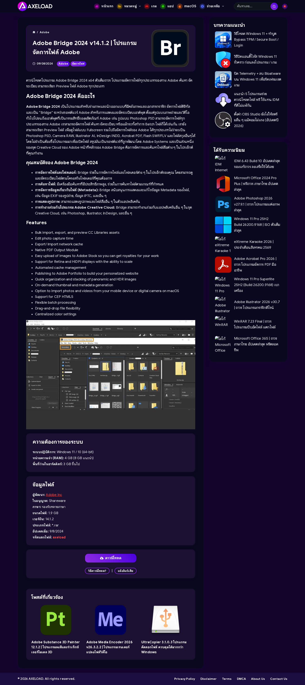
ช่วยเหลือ (213, 6)
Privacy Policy (184, 679)
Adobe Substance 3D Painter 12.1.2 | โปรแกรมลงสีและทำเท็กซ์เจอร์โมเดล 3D (55, 647)
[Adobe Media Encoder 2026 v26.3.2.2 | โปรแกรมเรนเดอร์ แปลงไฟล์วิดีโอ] (110, 620)
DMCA (241, 679)
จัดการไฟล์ (78, 63)
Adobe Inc (54, 495)
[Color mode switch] (284, 6)
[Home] (34, 32)
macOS (190, 6)
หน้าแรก (107, 6)
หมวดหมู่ (130, 6)
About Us (258, 679)
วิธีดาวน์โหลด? (97, 571)
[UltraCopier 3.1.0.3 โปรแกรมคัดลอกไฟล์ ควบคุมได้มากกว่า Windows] (165, 620)
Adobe (63, 63)
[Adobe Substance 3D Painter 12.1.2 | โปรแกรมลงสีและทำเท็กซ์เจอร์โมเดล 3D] (55, 620)
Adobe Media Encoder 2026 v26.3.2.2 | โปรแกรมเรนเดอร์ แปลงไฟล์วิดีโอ (109, 647)
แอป (170, 6)
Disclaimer (208, 679)
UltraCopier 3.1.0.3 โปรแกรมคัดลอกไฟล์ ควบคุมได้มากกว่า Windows (164, 647)
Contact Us (278, 679)
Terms (227, 679)
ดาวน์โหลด (113, 558)
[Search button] (274, 6)
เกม (154, 6)
